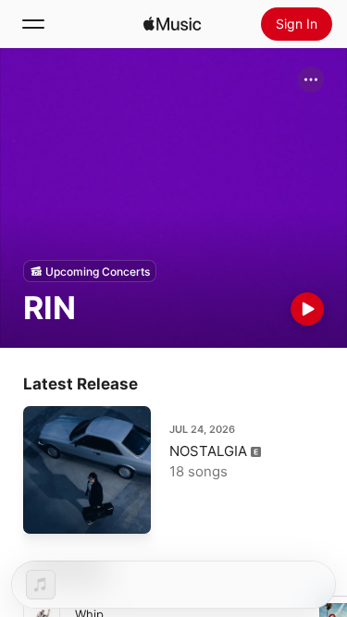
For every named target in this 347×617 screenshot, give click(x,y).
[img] (172, 24)
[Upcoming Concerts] (89, 271)
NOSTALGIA (208, 451)
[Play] (307, 309)
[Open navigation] (33, 24)
